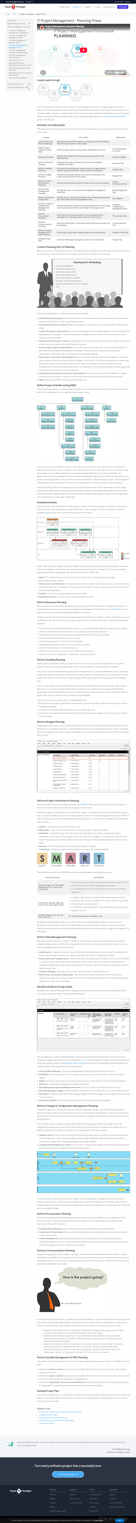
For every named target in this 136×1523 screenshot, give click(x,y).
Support (87, 7)
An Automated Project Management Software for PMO (20, 64)
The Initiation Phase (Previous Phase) (53, 1418)
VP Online (28, 2)
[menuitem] (64, 7)
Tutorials (92, 1507)
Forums (72, 1495)
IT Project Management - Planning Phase (19, 46)
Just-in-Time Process (16, 60)
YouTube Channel (115, 1503)
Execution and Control (116, 116)
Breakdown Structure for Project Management (20, 74)
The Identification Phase (48, 1415)
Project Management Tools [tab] (18, 27)
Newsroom (113, 1499)
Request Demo (109, 7)
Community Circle (95, 1495)
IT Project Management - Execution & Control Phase (18, 51)
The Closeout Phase (46, 1423)
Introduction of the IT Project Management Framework (60, 1412)
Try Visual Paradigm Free (68, 1474)
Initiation (116, 609)
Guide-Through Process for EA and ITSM (19, 69)
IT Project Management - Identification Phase (18, 36)
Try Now (122, 7)
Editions (52, 1499)
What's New (65, 7)
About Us (112, 1495)
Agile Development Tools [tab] (18, 24)
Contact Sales (119, 2)
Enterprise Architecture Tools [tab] (18, 87)
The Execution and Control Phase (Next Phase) (56, 1420)
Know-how (93, 1499)
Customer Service (76, 1503)
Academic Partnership (117, 1507)
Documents (93, 1511)
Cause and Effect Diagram (18, 78)
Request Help (74, 1499)
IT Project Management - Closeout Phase (18, 56)
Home (7, 14)
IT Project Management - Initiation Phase (18, 41)
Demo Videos (94, 1503)
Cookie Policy (98, 1520)
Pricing (97, 7)
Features (76, 7)
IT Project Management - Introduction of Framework (18, 31)
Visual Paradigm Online (58, 1511)
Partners (127, 2)
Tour (14, 14)
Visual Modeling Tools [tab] (18, 84)
